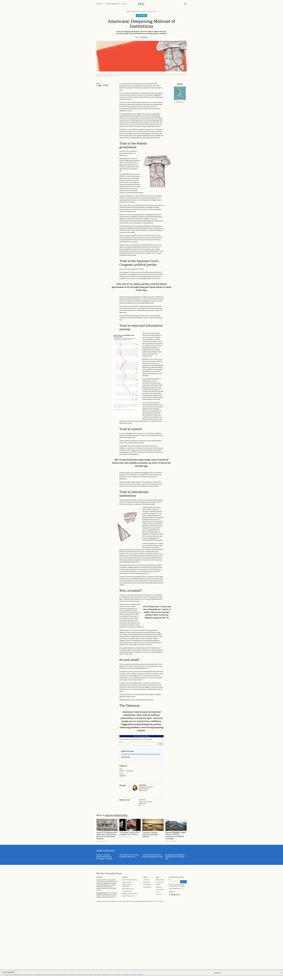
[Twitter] (176, 894)
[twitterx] (102, 85)
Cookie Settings (217, 972)
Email (120, 741)
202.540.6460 (142, 803)
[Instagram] (172, 895)
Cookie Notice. (140, 974)
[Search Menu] (185, 4)
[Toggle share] (186, 82)
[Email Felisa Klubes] (139, 805)
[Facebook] (170, 895)
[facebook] (97, 85)
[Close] (280, 972)
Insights (145, 877)
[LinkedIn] (174, 895)
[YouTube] (179, 895)
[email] (104, 85)
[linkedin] (100, 85)
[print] (107, 85)
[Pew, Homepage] (141, 3)
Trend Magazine (141, 15)
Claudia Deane (142, 785)
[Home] (109, 873)
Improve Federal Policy (116, 815)
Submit (160, 743)
